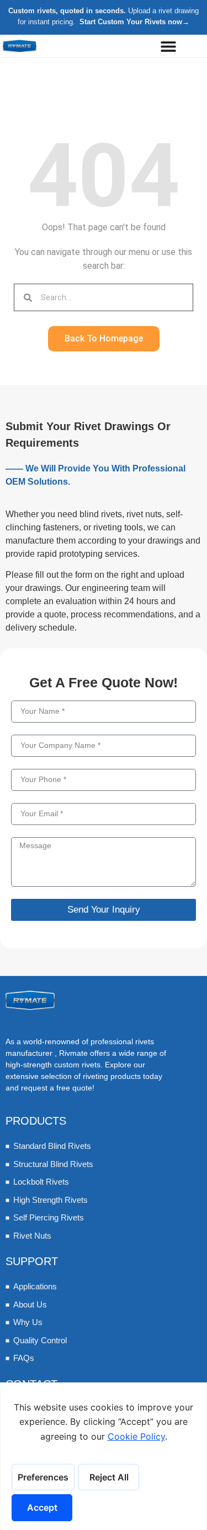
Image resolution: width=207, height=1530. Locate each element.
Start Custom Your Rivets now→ (134, 22)
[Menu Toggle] (168, 46)
